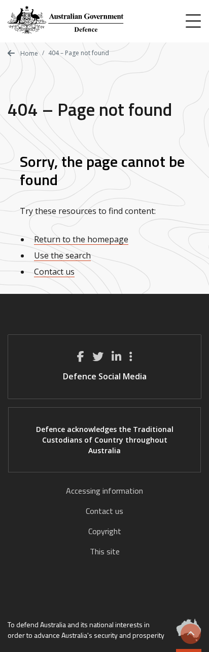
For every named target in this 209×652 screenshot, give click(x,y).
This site (105, 551)
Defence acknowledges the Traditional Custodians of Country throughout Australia (104, 439)
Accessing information (104, 491)
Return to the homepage (81, 239)
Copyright (104, 531)
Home (28, 53)
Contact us (54, 271)
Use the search (62, 255)
